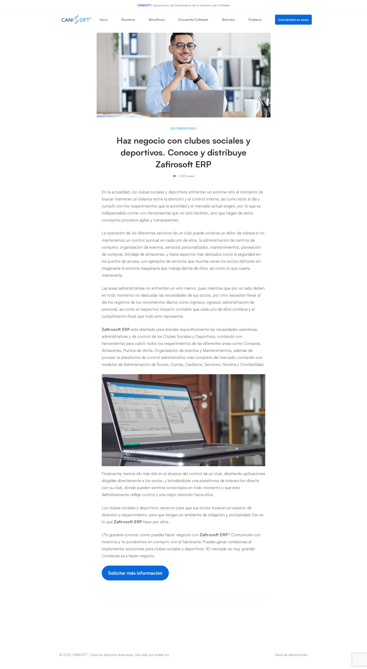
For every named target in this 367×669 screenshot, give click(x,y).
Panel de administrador (291, 655)
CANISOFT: (144, 5)
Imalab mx (161, 655)
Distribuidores (184, 128)
